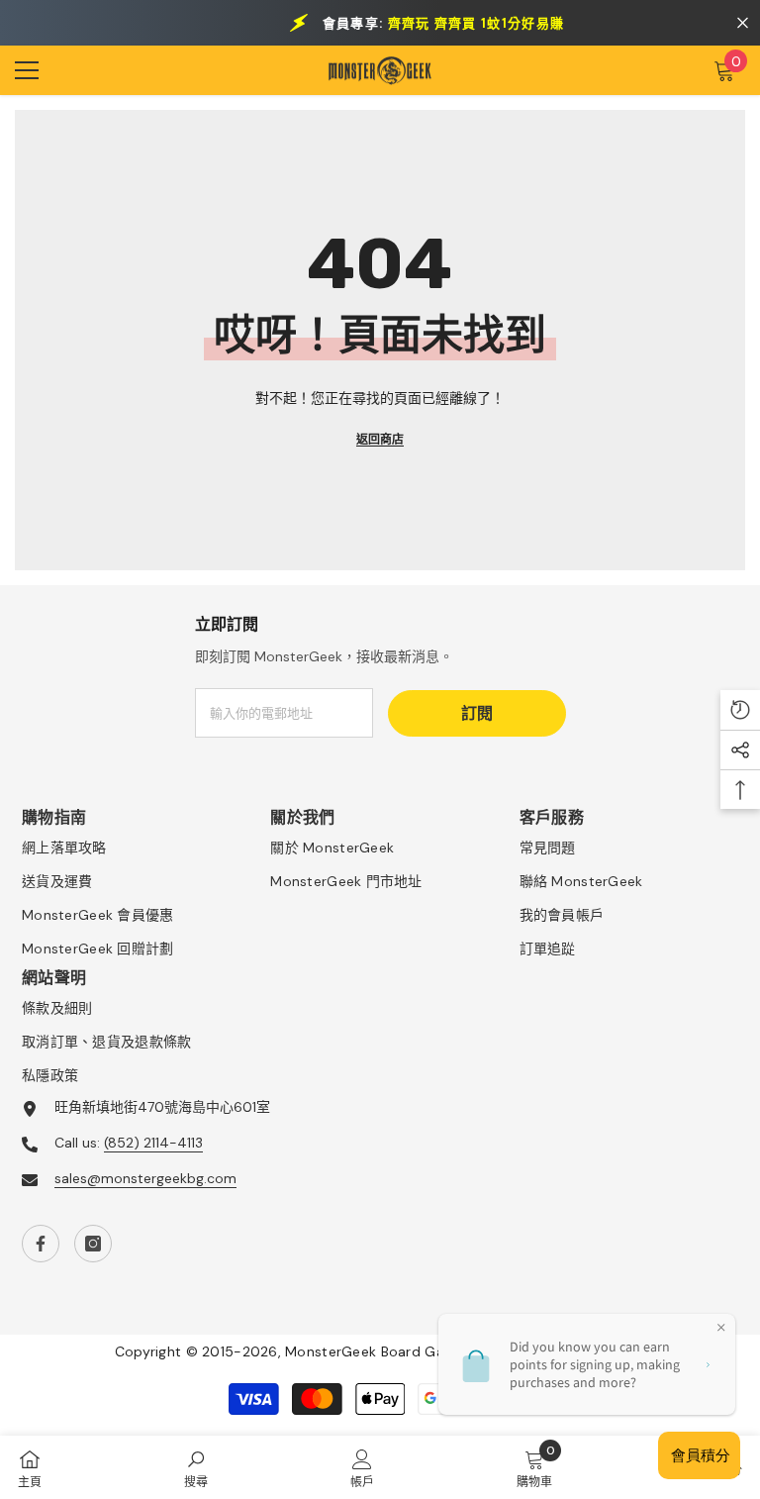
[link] (196, 1467)
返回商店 (380, 440)
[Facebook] (40, 1243)
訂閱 (477, 713)
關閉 (742, 23)
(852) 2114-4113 (153, 1142)
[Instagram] (93, 1243)
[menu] (27, 70)
